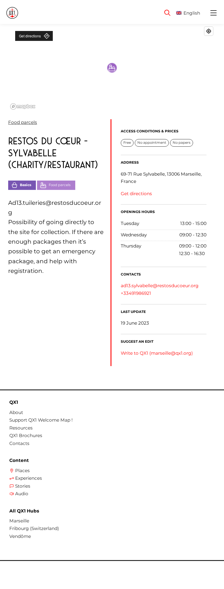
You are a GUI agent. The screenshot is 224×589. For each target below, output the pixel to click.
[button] (192, 13)
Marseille (19, 521)
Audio (21, 493)
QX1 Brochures (25, 435)
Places (22, 470)
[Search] (167, 13)
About (16, 412)
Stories (22, 486)
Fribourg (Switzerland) (34, 528)
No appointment (151, 143)
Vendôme (20, 536)
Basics (25, 185)
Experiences (28, 478)
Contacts (19, 443)
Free (127, 143)
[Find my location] (208, 31)
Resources (21, 428)
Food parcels (22, 122)
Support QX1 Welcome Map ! (41, 420)
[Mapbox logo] (23, 106)
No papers (181, 143)
